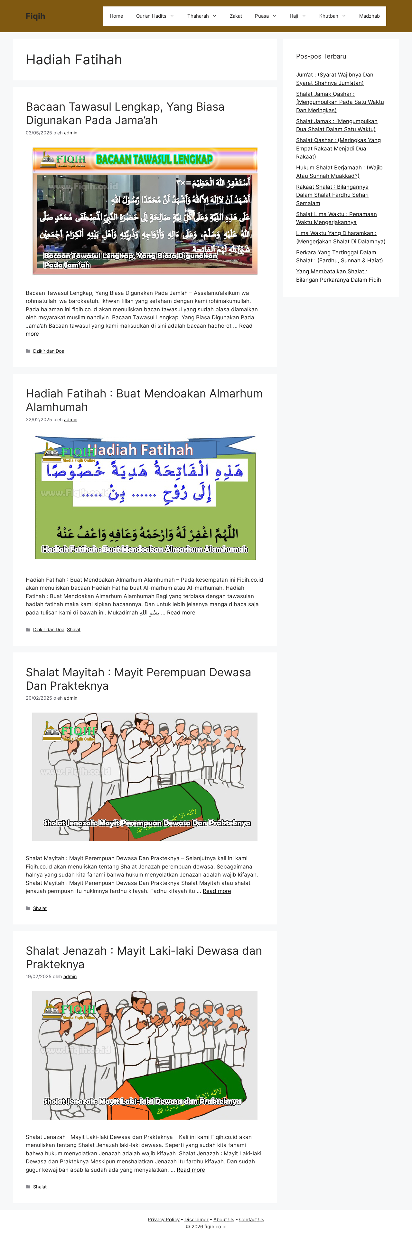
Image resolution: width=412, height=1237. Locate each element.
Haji (294, 16)
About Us (223, 1219)
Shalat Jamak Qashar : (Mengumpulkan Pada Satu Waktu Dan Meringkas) (340, 102)
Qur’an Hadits (151, 16)
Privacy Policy (164, 1219)
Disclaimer (196, 1219)
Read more (181, 612)
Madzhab (369, 16)
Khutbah (328, 16)
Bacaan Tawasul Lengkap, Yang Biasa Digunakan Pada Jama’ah (125, 113)
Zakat (236, 16)
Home (116, 16)
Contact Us (251, 1219)
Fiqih (35, 16)
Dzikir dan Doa (48, 351)
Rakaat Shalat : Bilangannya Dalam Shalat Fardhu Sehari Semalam (332, 195)
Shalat (73, 629)
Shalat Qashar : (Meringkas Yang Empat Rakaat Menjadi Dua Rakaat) (338, 148)
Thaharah (198, 16)
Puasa (262, 16)
